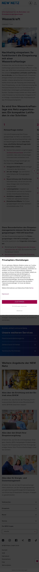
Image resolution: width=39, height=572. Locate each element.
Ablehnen (19, 310)
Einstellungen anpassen (19, 306)
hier (32, 288)
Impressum (5, 294)
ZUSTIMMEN (19, 302)
